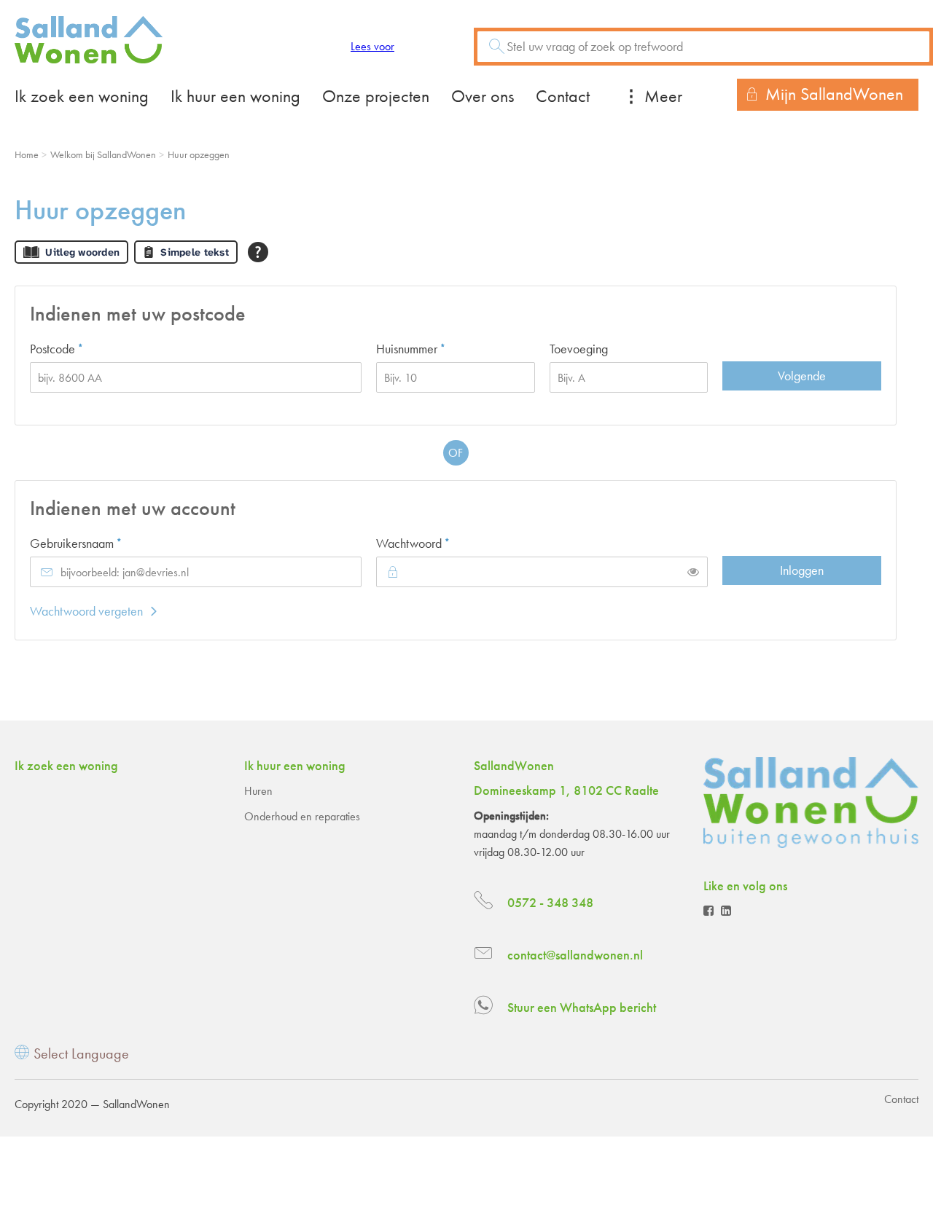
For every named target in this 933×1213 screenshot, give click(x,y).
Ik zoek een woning (82, 96)
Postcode (80, 348)
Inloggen (802, 570)
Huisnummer (434, 348)
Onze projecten (375, 96)
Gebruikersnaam (100, 542)
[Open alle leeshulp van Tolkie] (258, 252)
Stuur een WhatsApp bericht (581, 1007)
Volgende (802, 375)
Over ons (482, 96)
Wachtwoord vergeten (86, 610)
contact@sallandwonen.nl (575, 954)
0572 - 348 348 (550, 902)
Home (27, 154)
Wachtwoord (437, 542)
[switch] (693, 571)
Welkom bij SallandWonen (103, 154)
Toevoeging (579, 348)
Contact (563, 96)
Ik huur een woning (235, 96)
